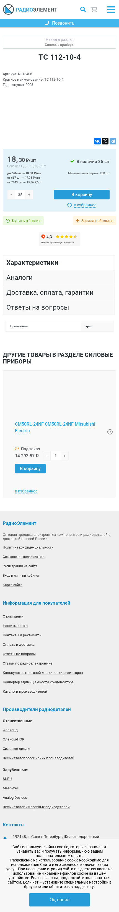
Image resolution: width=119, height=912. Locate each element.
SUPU (7, 779)
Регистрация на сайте (20, 566)
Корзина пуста (94, 9)
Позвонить (63, 23)
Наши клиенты (15, 626)
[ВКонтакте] (97, 141)
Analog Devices (15, 797)
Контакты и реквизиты (22, 635)
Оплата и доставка (19, 644)
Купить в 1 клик (26, 220)
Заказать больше (97, 220)
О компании (13, 616)
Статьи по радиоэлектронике (27, 663)
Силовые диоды (16, 749)
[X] (105, 141)
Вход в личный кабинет (21, 576)
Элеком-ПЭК (13, 739)
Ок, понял (59, 899)
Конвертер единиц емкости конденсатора (38, 682)
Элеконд (10, 730)
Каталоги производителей (25, 691)
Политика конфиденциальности (28, 547)
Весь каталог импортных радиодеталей (36, 807)
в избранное (85, 205)
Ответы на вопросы (19, 654)
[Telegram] (113, 141)
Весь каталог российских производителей (38, 758)
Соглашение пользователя (24, 557)
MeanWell (11, 788)
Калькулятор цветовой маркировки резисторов (43, 673)
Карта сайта (12, 585)
